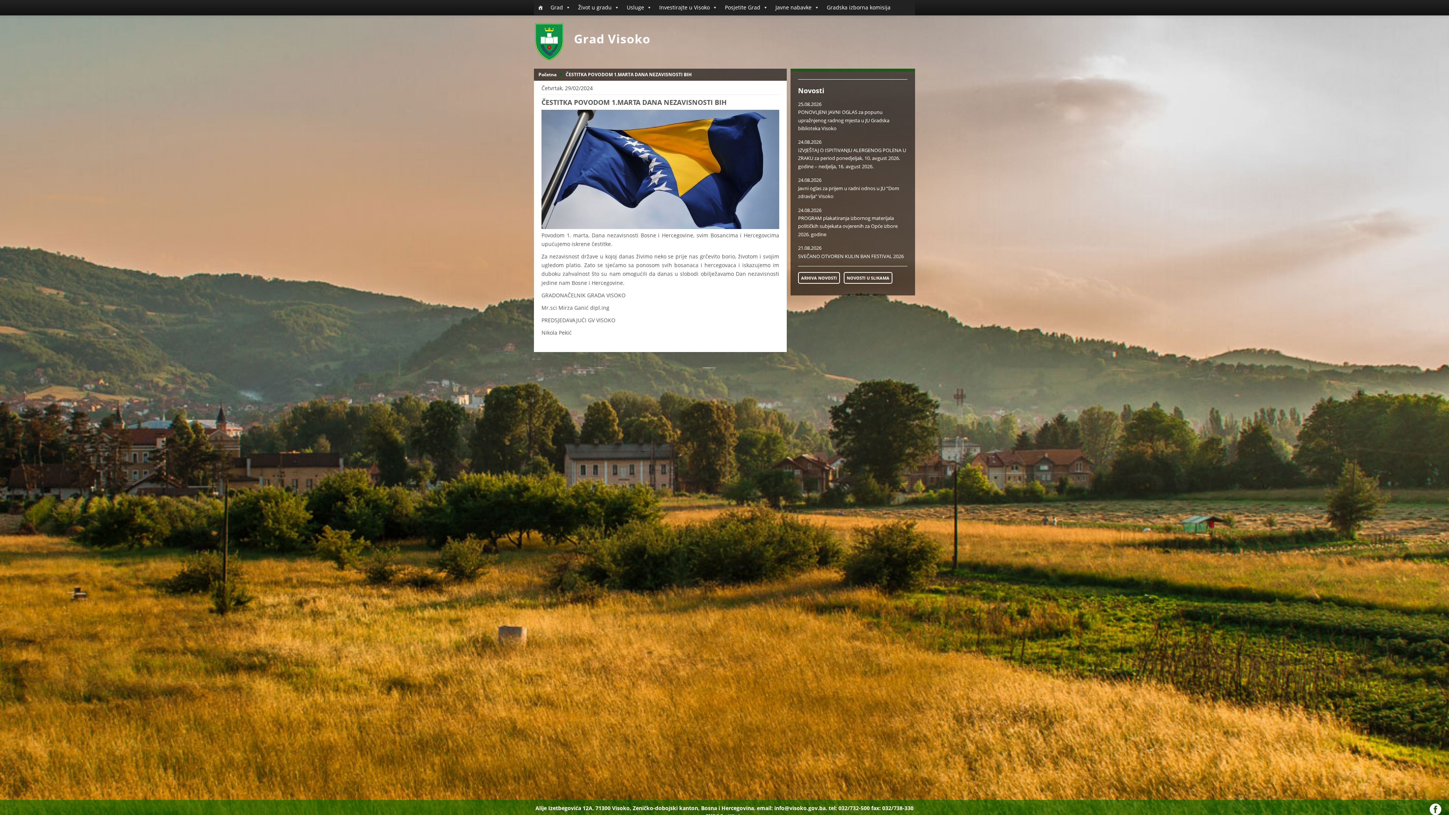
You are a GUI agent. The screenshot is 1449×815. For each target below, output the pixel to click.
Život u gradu (595, 7)
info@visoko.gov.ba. (800, 808)
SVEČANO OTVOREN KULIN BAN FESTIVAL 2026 (851, 256)
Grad (557, 7)
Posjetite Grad (742, 7)
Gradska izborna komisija (859, 7)
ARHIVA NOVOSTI (819, 278)
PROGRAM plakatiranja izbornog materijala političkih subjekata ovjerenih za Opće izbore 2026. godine (848, 226)
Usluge (635, 7)
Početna (547, 74)
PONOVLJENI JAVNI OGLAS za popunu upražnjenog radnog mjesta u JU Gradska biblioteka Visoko (843, 120)
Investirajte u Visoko (684, 7)
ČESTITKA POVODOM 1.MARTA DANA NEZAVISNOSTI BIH (629, 74)
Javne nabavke (793, 7)
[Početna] (540, 7)
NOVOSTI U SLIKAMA (868, 278)
